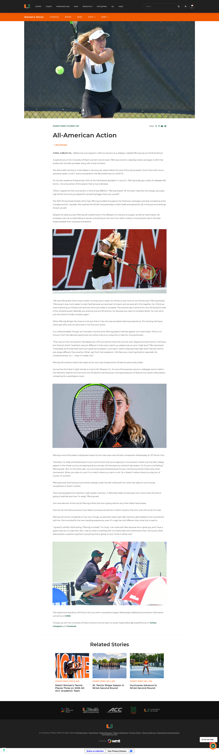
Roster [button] (68, 17)
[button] (185, 6)
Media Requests (105, 733)
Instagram (58, 626)
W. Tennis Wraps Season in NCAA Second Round (108, 686)
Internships (93, 733)
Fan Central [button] (102, 6)
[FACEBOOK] (158, 126)
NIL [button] (113, 6)
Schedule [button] (54, 17)
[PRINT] (164, 126)
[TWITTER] (155, 126)
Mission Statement (121, 733)
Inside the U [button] (87, 6)
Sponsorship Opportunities (168, 733)
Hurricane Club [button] (62, 6)
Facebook (71, 626)
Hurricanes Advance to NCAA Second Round (143, 686)
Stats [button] (90, 17)
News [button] (79, 17)
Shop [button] (76, 6)
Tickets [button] (49, 6)
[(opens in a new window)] (67, 710)
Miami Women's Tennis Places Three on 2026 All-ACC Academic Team (70, 688)
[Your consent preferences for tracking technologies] (4, 750)
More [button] (103, 17)
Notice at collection (95, 751)
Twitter (153, 623)
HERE (68, 616)
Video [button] (121, 6)
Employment (82, 733)
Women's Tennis (33, 17)
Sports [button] (38, 6)
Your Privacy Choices (116, 751)
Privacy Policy (135, 733)
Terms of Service (149, 733)
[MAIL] (161, 126)
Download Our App (109, 734)
